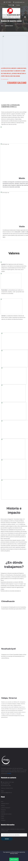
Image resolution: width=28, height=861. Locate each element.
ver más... (9, 773)
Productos (3, 809)
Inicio (2, 25)
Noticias (3, 805)
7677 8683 (8, 2)
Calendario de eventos (6, 814)
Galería (2, 816)
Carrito (2, 818)
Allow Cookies (14, 859)
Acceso (18, 5)
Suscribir (7, 839)
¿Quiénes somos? (5, 803)
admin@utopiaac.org (19, 2)
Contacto (3, 820)
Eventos (3, 812)
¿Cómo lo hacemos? (5, 807)
